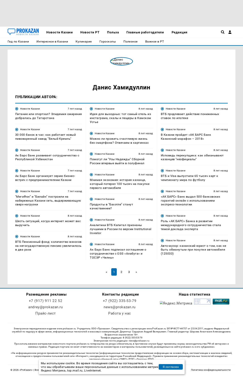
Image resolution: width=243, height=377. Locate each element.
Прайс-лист (45, 313)
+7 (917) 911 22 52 (45, 301)
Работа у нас (119, 313)
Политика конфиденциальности (211, 369)
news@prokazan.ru (120, 307)
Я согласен (171, 367)
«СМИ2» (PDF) (126, 359)
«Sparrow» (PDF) (145, 359)
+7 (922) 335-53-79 (119, 301)
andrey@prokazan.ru (45, 307)
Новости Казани (30, 108)
